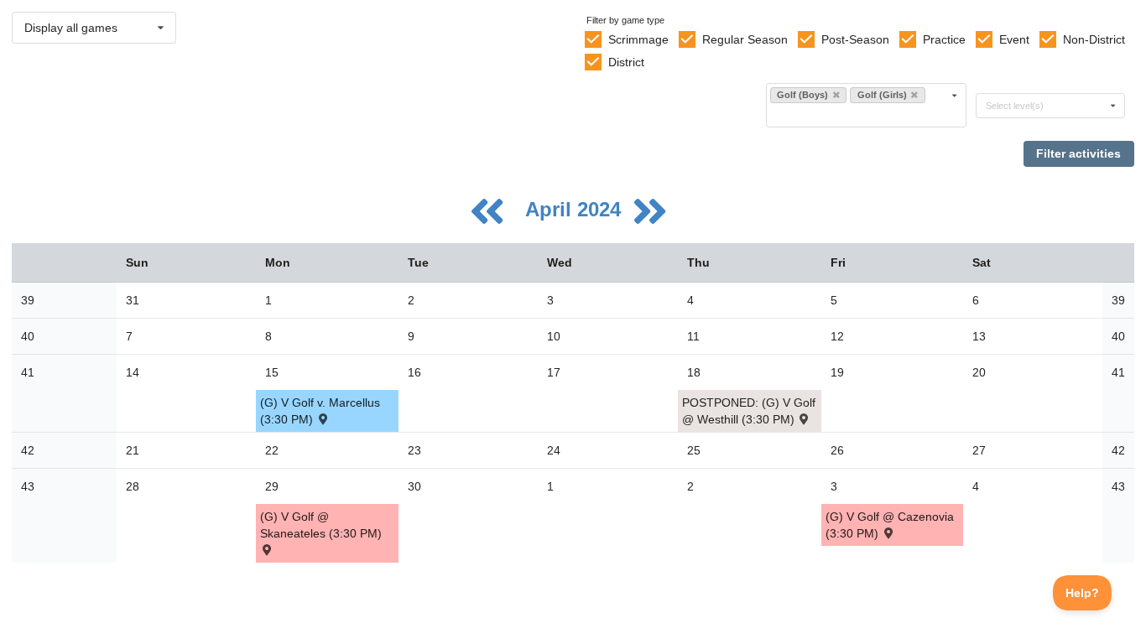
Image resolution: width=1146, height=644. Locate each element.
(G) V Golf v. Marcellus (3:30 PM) (320, 411)
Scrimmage (638, 39)
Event (1014, 39)
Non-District (1094, 39)
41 (27, 372)
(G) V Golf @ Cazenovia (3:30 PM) (890, 525)
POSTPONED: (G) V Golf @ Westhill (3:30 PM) (748, 411)
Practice (944, 39)
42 (27, 450)
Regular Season (745, 39)
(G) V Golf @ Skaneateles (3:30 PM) (321, 525)
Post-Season (855, 39)
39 (27, 300)
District (626, 62)
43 (27, 486)
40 (27, 336)
